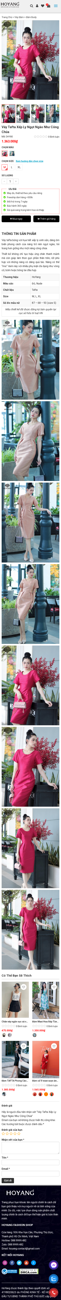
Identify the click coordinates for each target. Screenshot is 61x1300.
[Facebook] (12, 1262)
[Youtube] (26, 1262)
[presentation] (4, 62)
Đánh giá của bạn (12, 1129)
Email (6, 1168)
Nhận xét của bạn (13, 1139)
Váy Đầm (19, 17)
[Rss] (4, 1262)
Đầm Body (31, 17)
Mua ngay (17, 219)
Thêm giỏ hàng (47, 219)
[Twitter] (19, 1262)
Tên (5, 1157)
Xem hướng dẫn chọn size (29, 161)
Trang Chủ (7, 17)
